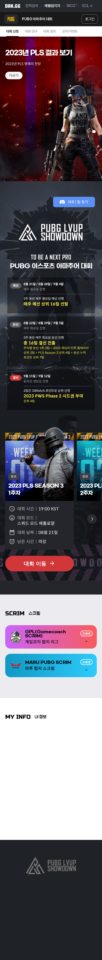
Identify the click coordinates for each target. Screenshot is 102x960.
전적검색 (31, 6)
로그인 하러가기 (51, 822)
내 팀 (53, 757)
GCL (85, 6)
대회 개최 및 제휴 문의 (72, 915)
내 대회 (21, 757)
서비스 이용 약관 (67, 897)
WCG (71, 6)
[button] (6, 114)
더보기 (14, 75)
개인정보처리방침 (35, 897)
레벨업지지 (52, 6)
